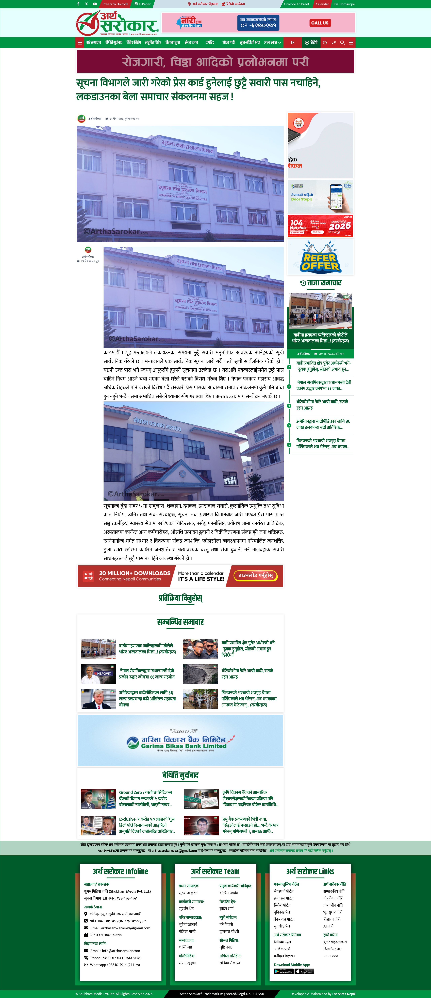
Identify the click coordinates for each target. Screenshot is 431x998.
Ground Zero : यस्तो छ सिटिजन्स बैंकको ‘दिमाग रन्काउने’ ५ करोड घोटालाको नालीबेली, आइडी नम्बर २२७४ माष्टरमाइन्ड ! (145, 799)
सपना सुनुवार (187, 963)
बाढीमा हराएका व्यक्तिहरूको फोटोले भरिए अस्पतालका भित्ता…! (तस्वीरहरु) (147, 649)
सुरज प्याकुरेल (188, 893)
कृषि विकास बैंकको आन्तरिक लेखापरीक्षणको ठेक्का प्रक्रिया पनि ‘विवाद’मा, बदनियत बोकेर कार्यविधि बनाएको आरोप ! (249, 799)
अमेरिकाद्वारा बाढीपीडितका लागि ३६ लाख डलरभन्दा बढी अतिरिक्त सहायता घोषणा (147, 699)
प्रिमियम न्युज (282, 942)
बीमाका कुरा (172, 43)
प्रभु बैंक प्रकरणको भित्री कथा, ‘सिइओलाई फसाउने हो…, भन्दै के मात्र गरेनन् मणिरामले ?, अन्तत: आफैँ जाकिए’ (250, 825)
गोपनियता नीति (333, 898)
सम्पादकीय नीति (334, 891)
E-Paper (145, 4)
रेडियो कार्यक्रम (236, 4)
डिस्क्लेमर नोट (332, 949)
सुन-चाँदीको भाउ (250, 43)
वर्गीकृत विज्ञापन (284, 956)
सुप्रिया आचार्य (188, 924)
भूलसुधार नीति (332, 912)
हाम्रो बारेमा (330, 935)
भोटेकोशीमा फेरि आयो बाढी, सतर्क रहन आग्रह (247, 674)
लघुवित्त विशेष (153, 43)
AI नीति (328, 926)
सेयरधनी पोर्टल (284, 891)
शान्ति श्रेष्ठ (185, 947)
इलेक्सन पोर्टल (283, 898)
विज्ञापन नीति (331, 919)
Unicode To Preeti (297, 4)
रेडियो (314, 43)
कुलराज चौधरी (229, 931)
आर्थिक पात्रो (282, 949)
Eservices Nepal (344, 994)
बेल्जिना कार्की (229, 893)
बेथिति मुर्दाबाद (113, 43)
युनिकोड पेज (282, 912)
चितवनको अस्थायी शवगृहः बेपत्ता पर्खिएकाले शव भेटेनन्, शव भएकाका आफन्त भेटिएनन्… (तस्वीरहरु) (249, 699)
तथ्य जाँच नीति (333, 905)
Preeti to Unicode (115, 4)
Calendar (322, 4)
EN (292, 43)
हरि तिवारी (226, 924)
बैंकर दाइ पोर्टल (284, 919)
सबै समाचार (93, 43)
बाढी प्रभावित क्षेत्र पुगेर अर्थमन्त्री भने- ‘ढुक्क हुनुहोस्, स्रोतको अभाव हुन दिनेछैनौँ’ (249, 649)
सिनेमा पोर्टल (282, 905)
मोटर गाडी (229, 43)
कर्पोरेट (210, 43)
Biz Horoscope (344, 4)
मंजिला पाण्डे (187, 931)
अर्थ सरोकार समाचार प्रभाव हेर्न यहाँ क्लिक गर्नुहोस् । (301, 851)
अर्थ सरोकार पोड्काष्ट (205, 4)
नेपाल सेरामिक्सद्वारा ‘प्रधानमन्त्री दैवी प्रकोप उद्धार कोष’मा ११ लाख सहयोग (147, 674)
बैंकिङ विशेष (134, 43)
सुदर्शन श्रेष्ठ (186, 909)
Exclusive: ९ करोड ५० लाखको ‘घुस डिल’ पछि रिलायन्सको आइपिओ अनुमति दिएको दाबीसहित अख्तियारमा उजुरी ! (147, 825)
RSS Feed (330, 956)
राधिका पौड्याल (230, 963)
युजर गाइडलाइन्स (335, 942)
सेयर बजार (191, 43)
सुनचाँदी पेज (282, 926)
